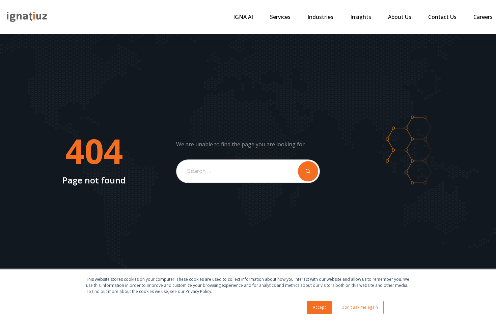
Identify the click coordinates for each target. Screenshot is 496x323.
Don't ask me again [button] (359, 307)
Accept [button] (319, 307)
